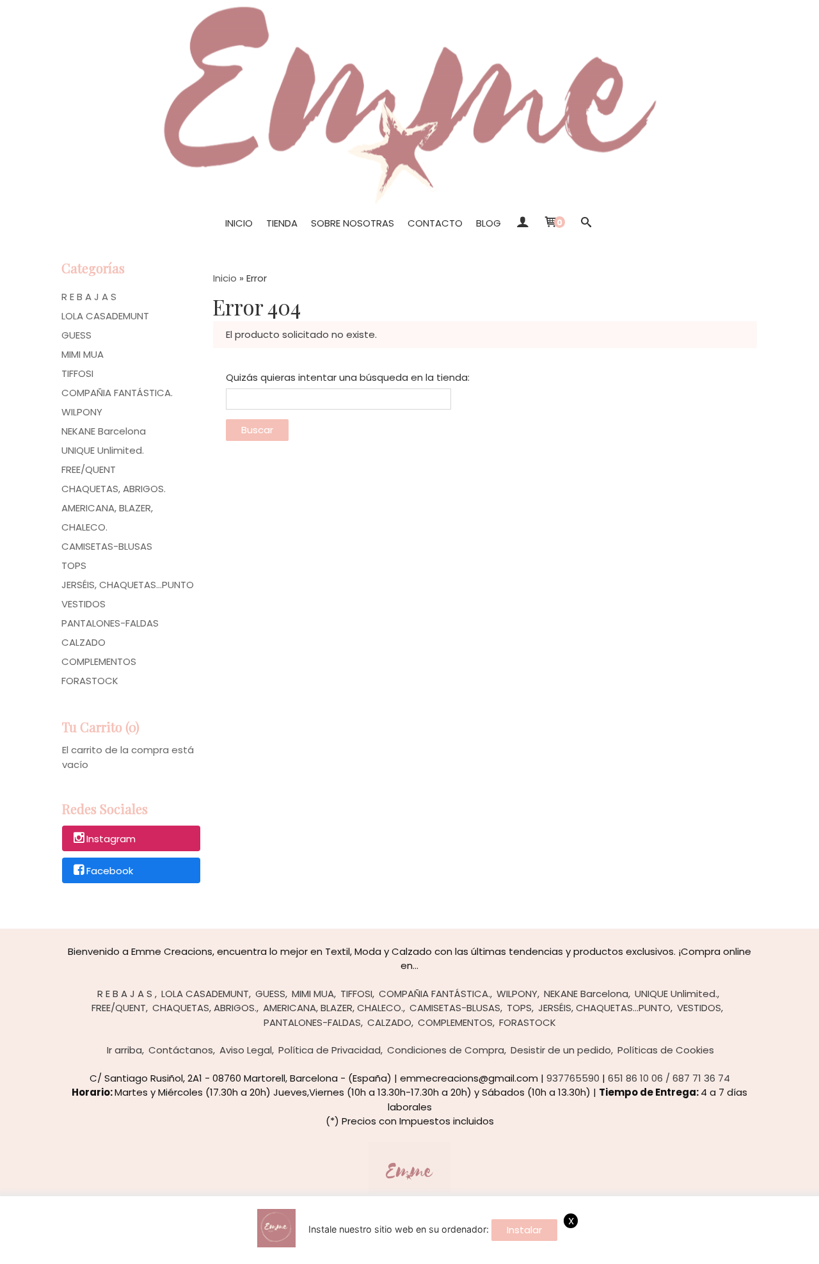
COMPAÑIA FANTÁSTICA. (117, 392)
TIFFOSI (77, 373)
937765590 (573, 1078)
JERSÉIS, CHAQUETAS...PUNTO (127, 584)
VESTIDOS (83, 604)
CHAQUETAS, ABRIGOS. (113, 488)
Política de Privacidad (329, 1050)
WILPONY (81, 412)
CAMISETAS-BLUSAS (106, 546)
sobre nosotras (352, 223)
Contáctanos (180, 1050)
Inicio (239, 223)
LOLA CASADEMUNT (105, 316)
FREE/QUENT (88, 469)
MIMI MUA (82, 354)
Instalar (524, 1229)
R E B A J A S (88, 296)
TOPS (73, 565)
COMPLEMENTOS (98, 661)
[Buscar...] (585, 223)
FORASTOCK (89, 680)
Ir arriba (124, 1050)
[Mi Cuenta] (521, 223)
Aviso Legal (245, 1050)
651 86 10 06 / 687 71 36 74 (669, 1078)
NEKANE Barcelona (103, 431)
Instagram (111, 839)
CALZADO (83, 642)
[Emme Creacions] (409, 102)
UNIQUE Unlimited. (102, 450)
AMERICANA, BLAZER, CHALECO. (107, 517)
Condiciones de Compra (445, 1050)
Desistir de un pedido (561, 1050)
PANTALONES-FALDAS (110, 623)
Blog (488, 223)
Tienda (282, 223)
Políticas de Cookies (665, 1050)
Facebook (109, 870)
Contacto (435, 223)
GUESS (76, 335)
